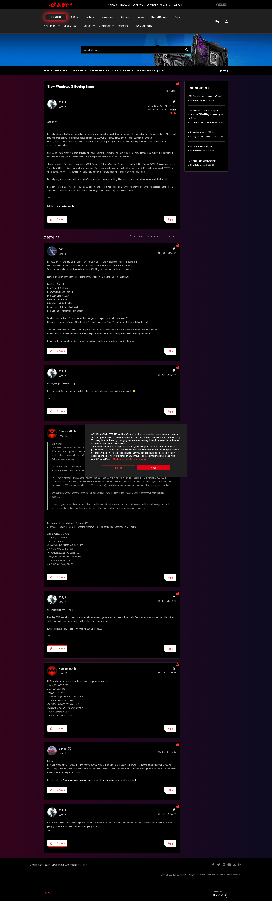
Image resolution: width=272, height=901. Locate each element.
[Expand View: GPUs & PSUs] (78, 26)
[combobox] (136, 50)
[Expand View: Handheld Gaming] (169, 17)
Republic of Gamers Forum (56, 70)
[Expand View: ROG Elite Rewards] (154, 26)
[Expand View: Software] (96, 17)
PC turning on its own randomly (202, 160)
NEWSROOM (57, 865)
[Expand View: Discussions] (115, 17)
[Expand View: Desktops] (131, 17)
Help (217, 21)
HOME (47, 865)
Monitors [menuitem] (88, 26)
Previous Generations (99, 70)
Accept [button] (153, 468)
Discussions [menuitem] (107, 17)
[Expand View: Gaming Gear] (112, 26)
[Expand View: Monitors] (94, 26)
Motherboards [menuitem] (50, 26)
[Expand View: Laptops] (146, 17)
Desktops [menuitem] (125, 17)
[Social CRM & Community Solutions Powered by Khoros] (220, 894)
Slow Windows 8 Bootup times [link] (150, 70)
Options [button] (222, 70)
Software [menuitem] (90, 17)
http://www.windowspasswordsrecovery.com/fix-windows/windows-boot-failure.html (97, 780)
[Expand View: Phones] (183, 17)
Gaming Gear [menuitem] (104, 26)
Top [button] (49, 893)
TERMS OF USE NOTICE (169, 875)
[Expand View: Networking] (130, 26)
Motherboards (79, 70)
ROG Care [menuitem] (74, 17)
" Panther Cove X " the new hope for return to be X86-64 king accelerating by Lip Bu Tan (205, 114)
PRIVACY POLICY (187, 875)
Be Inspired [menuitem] (56, 17)
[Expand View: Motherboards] (58, 26)
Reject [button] (118, 468)
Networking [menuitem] (123, 26)
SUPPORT (178, 4)
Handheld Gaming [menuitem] (159, 17)
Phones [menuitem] (178, 17)
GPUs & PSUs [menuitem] (70, 26)
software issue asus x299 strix (201, 132)
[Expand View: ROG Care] (80, 17)
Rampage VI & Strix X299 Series (202, 122)
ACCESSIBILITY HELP (76, 865)
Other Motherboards (123, 70)
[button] (51, 219)
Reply (170, 219)
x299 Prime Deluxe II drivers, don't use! (205, 96)
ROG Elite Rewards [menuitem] (144, 26)
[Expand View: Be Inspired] (64, 17)
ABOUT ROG (36, 865)
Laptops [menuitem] (140, 17)
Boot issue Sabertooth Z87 (200, 146)
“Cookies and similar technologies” (130, 459)
